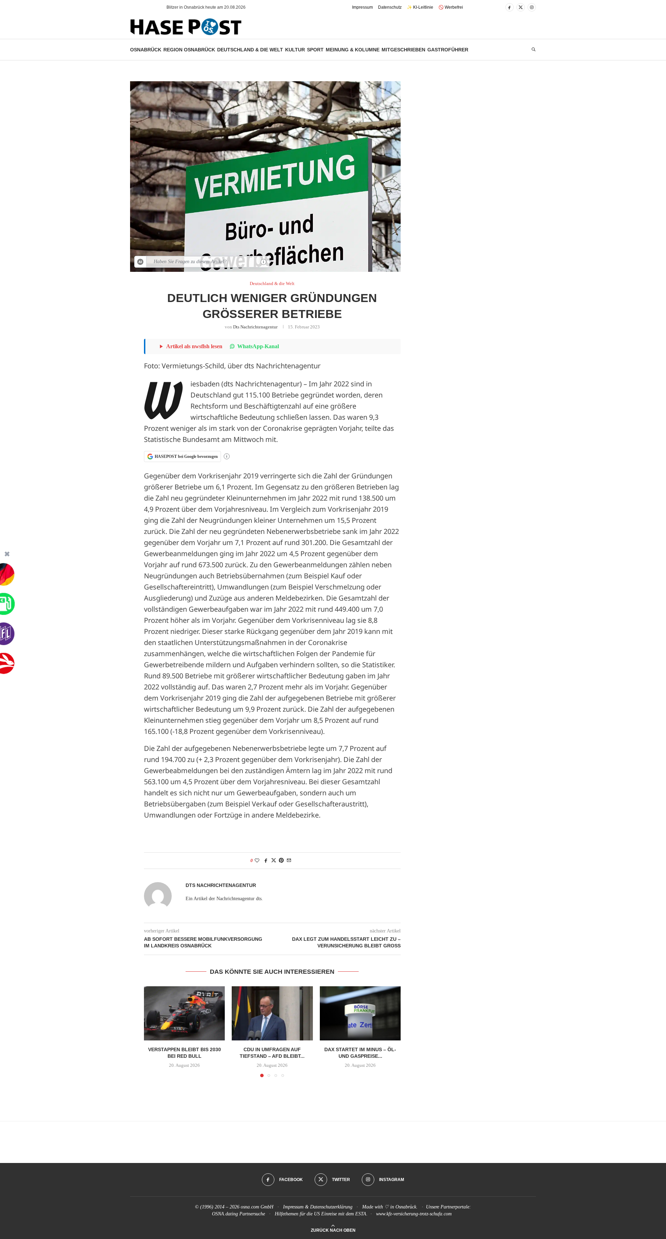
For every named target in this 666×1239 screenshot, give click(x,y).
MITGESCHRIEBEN (403, 49)
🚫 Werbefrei (450, 7)
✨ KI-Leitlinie (420, 7)
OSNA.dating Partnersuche (238, 1213)
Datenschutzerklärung (331, 1206)
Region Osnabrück (189, 49)
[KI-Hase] (140, 261)
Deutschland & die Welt (250, 49)
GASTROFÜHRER (447, 49)
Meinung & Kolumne (352, 49)
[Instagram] (532, 7)
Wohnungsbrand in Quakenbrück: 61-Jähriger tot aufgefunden (224, 7)
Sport (315, 49)
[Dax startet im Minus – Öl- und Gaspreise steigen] (360, 1013)
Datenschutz (390, 7)
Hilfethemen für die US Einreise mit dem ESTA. (321, 1213)
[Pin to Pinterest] (281, 860)
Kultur (295, 49)
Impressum (362, 7)
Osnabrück (145, 49)
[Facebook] (509, 7)
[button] (148, 7)
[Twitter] (520, 7)
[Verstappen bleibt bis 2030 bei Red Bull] (184, 1013)
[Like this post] (257, 860)
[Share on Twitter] (273, 860)
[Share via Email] (289, 860)
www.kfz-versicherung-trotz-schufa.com (414, 1213)
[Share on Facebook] (266, 860)
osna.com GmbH (257, 1206)
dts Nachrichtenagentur (255, 326)
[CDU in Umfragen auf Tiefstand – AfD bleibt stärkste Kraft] (272, 1013)
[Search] (533, 49)
